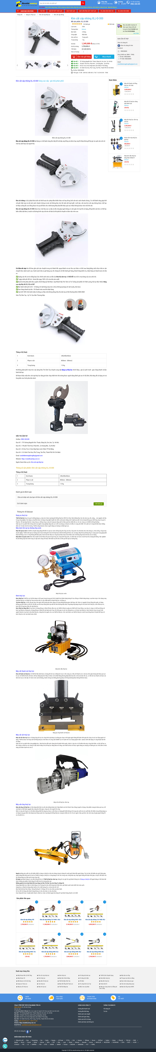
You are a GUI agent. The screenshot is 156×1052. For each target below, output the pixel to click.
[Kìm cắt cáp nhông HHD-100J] (73, 909)
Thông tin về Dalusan (25, 512)
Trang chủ (19, 14)
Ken (41, 1040)
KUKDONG (80, 1044)
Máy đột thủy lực (112, 7)
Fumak (29, 1042)
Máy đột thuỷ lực (104, 981)
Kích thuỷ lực (96, 7)
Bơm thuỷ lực (20, 596)
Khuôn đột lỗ (103, 984)
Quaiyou (80, 1040)
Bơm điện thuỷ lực (105, 978)
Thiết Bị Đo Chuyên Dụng (106, 975)
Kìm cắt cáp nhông (59, 14)
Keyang (53, 1040)
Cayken (107, 1040)
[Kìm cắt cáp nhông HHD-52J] (50, 941)
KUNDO (52, 1044)
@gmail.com (38, 1025)
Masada (84, 1042)
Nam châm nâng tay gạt (127, 981)
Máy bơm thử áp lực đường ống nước (28, 528)
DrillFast (100, 1040)
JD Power (60, 1040)
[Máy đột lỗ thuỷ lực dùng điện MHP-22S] (116, 107)
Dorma (91, 1042)
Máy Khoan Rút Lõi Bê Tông (25, 975)
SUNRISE (34, 1044)
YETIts (68, 1040)
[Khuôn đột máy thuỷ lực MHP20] (116, 143)
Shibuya (87, 1040)
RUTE (128, 1042)
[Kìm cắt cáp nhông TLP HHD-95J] (95, 909)
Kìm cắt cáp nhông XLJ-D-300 (27, 81)
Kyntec (35, 1042)
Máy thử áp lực (42, 986)
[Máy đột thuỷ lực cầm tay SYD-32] (116, 125)
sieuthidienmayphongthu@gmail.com (31, 456)
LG (28, 1044)
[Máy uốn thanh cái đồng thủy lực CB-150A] (116, 89)
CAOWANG (115, 1042)
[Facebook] (27, 1031)
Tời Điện (82, 981)
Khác (59, 1042)
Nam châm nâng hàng (51, 7)
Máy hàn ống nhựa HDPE (127, 986)
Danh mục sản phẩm (27, 11)
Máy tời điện (70, 7)
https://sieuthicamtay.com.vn (30, 459)
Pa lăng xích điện (84, 978)
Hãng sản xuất (19, 1040)
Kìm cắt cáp (22, 268)
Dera (27, 1040)
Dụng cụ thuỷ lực (87, 7)
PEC (23, 1044)
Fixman (65, 1044)
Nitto (48, 1042)
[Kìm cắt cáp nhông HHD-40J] (73, 941)
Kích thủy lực (41, 978)
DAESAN (72, 1044)
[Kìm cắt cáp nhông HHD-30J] (95, 941)
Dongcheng (35, 1040)
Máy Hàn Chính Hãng (64, 978)
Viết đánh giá (98, 504)
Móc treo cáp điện (84, 986)
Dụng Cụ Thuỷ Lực (31, 14)
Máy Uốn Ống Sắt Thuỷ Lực (66, 984)
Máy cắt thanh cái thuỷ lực (25, 671)
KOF (54, 1042)
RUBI (134, 1040)
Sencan (42, 1042)
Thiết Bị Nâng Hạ (63, 986)
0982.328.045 (25, 439)
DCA (73, 1040)
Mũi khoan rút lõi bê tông (24, 981)
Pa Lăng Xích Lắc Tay (85, 984)
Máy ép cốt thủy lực (23, 986)
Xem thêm (136, 33)
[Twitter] (30, 1031)
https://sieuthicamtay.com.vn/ (27, 1023)
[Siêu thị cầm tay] (26, 4)
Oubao (114, 1040)
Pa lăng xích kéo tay (85, 975)
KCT (87, 1044)
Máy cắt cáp (103, 7)
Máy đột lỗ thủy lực (43, 981)
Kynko (47, 1040)
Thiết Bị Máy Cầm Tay (64, 981)
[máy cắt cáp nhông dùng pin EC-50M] (61, 407)
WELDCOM (107, 1042)
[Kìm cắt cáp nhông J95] (27, 909)
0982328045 (124, 51)
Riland (70, 1042)
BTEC (45, 1044)
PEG (40, 1044)
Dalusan (84, 29)
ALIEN (134, 1042)
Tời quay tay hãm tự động (127, 978)
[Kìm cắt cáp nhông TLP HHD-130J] (50, 909)
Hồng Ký (121, 1040)
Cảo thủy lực (41, 984)
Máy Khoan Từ (21, 978)
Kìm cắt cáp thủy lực (44, 14)
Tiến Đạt (128, 1040)
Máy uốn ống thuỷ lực (23, 804)
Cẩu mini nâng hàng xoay (127, 984)
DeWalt (59, 1044)
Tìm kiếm (83, 3)
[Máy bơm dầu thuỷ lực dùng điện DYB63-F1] (116, 161)
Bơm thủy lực (62, 975)
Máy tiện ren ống (78, 7)
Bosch (22, 1042)
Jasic (64, 1042)
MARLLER (98, 1042)
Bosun (93, 1040)
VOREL (93, 1044)
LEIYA (122, 1042)
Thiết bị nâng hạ (61, 7)
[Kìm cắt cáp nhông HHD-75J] (27, 941)
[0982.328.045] (5, 1040)
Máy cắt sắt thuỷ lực (23, 735)
